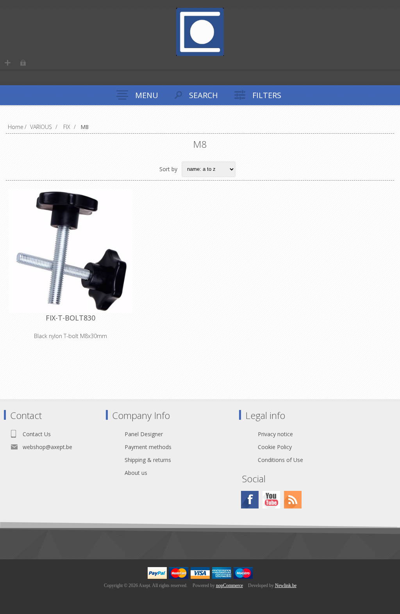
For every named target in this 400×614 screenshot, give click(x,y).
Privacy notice (275, 434)
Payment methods (148, 447)
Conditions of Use (280, 460)
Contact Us (37, 434)
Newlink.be (285, 585)
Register (7, 63)
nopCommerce (229, 585)
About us (136, 472)
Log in (23, 63)
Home (15, 127)
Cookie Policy (275, 447)
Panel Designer (144, 434)
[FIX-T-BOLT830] (70, 251)
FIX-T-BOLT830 (70, 317)
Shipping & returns (148, 460)
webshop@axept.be (47, 447)
